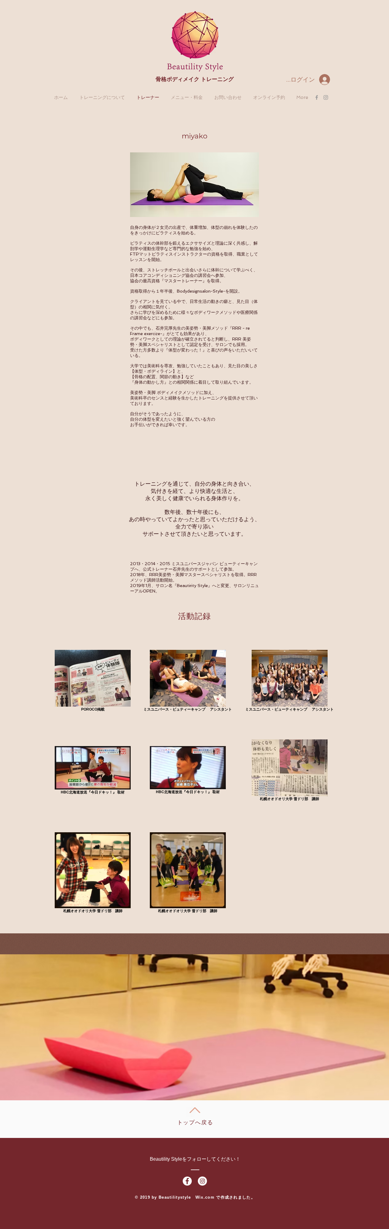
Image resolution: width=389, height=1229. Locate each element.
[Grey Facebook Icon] (317, 97)
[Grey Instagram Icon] (326, 97)
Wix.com (205, 1197)
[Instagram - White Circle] (202, 1181)
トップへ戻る (195, 1122)
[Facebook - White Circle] (187, 1181)
